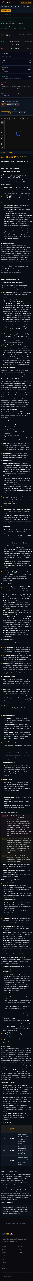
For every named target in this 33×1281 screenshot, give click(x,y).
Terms (3, 1265)
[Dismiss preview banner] (13, 11)
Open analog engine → (10, 21)
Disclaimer (4, 1268)
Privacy (4, 1262)
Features (4, 1249)
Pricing (15, 1226)
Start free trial (23, 1226)
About (19, 1249)
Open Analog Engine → (5, 95)
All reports (8, 1226)
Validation (4, 1252)
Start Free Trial (26, 2)
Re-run (3, 21)
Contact (20, 1252)
